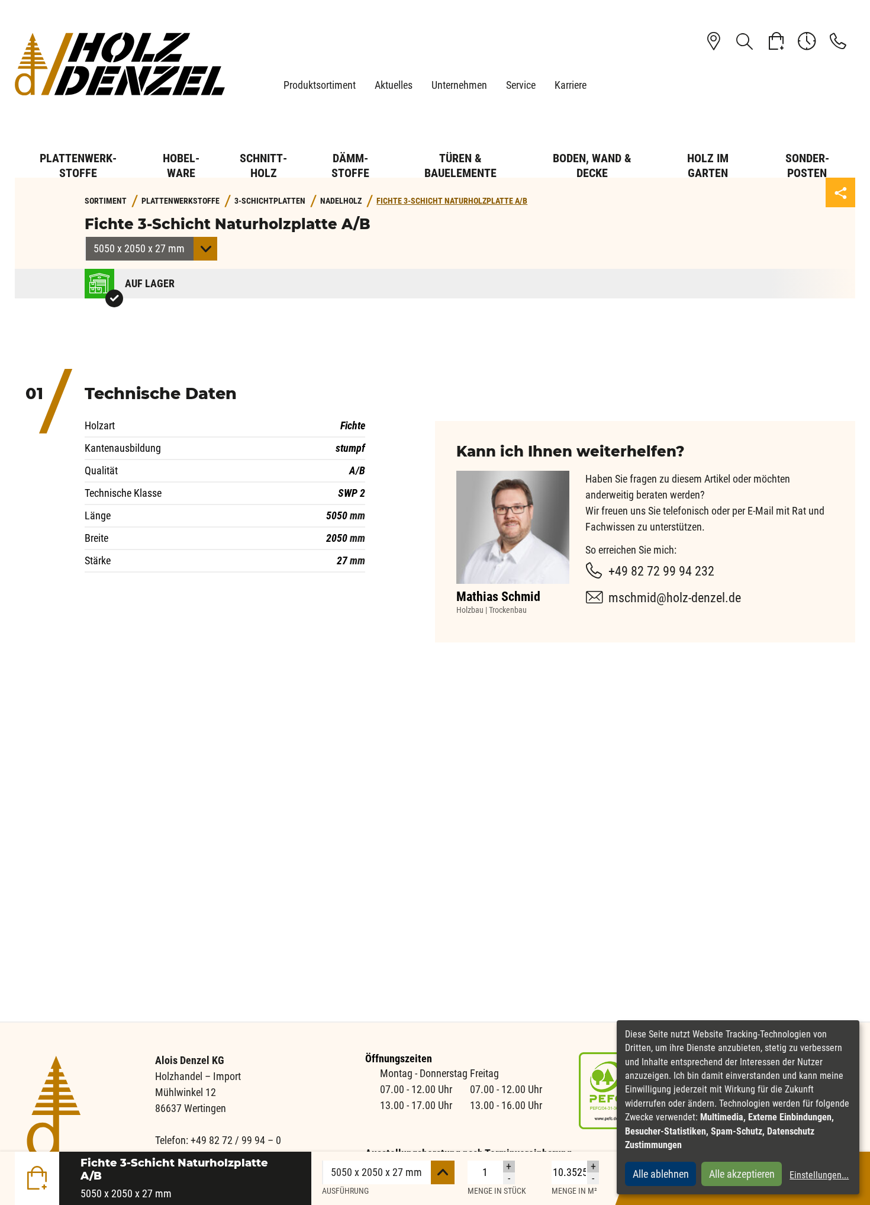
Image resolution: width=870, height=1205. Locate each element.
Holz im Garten (708, 165)
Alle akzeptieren (742, 1174)
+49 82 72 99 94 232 (661, 571)
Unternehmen (459, 85)
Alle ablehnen (661, 1174)
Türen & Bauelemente (460, 165)
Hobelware (181, 165)
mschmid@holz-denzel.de (674, 597)
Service (521, 85)
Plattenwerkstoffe (78, 165)
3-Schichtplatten (269, 201)
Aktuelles (394, 85)
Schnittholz (263, 165)
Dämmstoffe (350, 165)
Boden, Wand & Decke (592, 165)
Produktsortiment (319, 85)
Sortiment (106, 201)
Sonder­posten (807, 165)
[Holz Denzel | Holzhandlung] (120, 64)
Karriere (571, 85)
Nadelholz (341, 201)
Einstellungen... (819, 1175)
